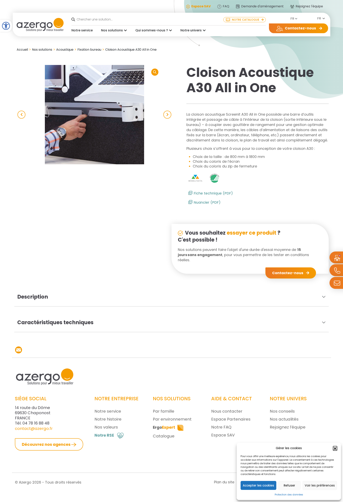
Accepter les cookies (258, 485)
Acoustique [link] (64, 49)
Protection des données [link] (289, 494)
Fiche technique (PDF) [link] (213, 193)
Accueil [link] (22, 49)
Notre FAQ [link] (221, 427)
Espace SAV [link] (223, 435)
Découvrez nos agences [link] (46, 444)
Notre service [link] (82, 30)
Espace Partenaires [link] (231, 419)
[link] (6, 26)
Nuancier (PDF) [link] (207, 202)
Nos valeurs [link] (106, 427)
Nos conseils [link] (282, 411)
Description (32, 296)
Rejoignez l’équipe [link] (287, 427)
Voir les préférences (320, 485)
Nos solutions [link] (112, 30)
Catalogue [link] (163, 436)
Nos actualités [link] (284, 419)
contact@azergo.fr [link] (34, 428)
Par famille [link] (163, 411)
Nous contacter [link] (226, 411)
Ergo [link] (164, 427)
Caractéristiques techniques (55, 322)
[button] (335, 448)
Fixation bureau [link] (89, 49)
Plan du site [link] (224, 482)
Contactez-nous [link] (288, 272)
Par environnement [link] (172, 419)
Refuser (289, 485)
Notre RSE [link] (104, 435)
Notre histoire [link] (107, 419)
